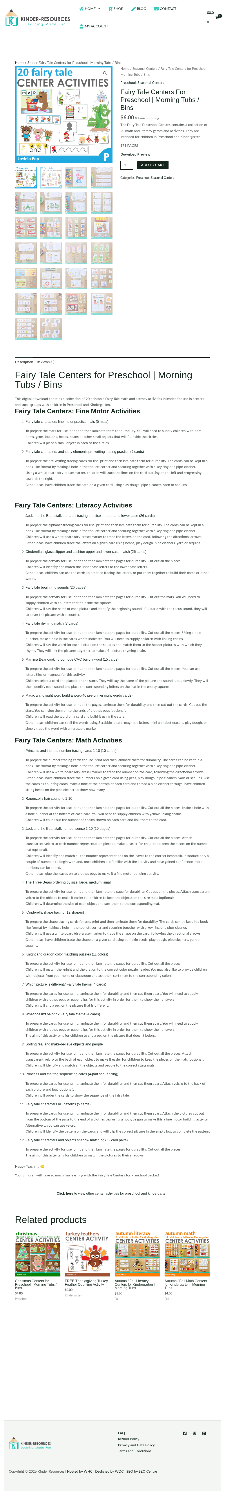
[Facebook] (185, 1433)
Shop (31, 63)
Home (19, 63)
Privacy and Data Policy (136, 1445)
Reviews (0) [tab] (45, 362)
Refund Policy (128, 1439)
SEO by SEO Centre (141, 1471)
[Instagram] (194, 1433)
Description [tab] (24, 362)
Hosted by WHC (80, 1471)
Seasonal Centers (144, 68)
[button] (98, 9)
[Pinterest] (204, 1433)
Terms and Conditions (134, 1451)
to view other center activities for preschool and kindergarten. (112, 1193)
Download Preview (135, 154)
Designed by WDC (109, 1471)
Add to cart (152, 165)
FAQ (121, 1433)
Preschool (128, 82)
